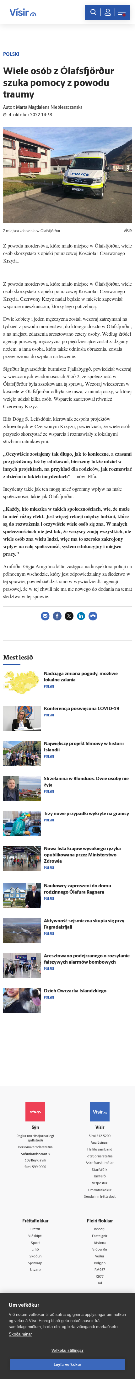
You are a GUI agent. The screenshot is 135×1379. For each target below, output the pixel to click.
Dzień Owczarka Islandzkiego (75, 991)
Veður (99, 1256)
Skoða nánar (20, 1334)
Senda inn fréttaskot (100, 1197)
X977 (100, 1277)
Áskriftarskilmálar (100, 1163)
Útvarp (35, 1270)
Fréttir (35, 1229)
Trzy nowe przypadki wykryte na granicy (86, 814)
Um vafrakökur (99, 1190)
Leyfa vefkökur (68, 1364)
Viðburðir (99, 1249)
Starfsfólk (99, 1170)
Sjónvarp (35, 1263)
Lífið (35, 1249)
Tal (100, 1283)
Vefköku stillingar (67, 1350)
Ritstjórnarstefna (100, 1156)
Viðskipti (35, 1236)
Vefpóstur (99, 1183)
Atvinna (100, 1243)
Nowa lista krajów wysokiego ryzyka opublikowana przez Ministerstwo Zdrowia (82, 855)
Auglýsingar (100, 1143)
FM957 (99, 1270)
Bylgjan (99, 1263)
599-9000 (39, 1167)
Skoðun (35, 1256)
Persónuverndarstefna (35, 1147)
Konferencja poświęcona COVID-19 (81, 709)
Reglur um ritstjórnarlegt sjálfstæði (35, 1139)
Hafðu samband (99, 1149)
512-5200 (103, 1136)
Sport (35, 1243)
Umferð (100, 1176)
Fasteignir (99, 1236)
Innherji (99, 1229)
